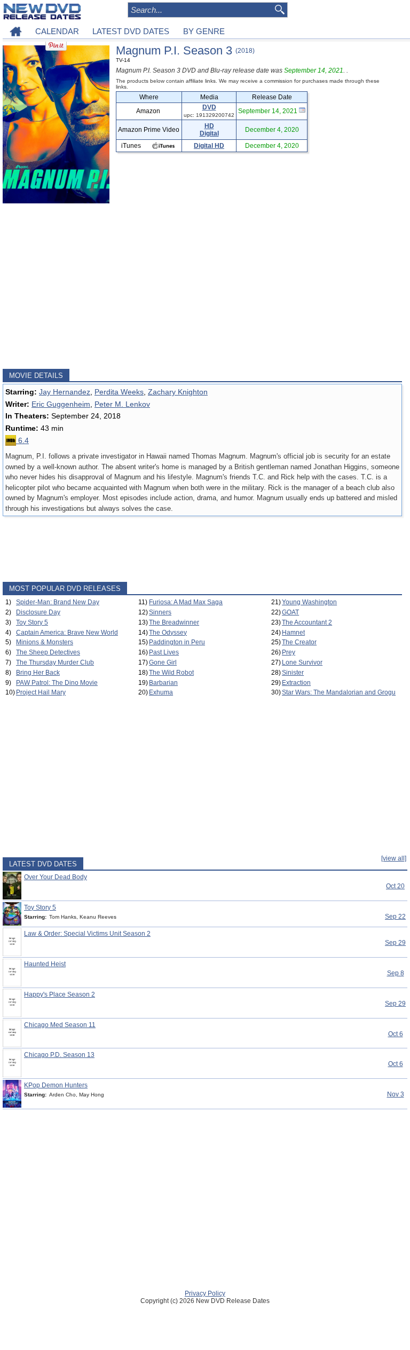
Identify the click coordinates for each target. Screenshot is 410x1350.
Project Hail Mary (41, 692)
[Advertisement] (202, 286)
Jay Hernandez (64, 392)
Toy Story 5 (32, 622)
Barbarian (163, 682)
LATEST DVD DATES (130, 31)
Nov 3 (395, 1094)
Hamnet (293, 632)
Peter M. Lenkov (122, 404)
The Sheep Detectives (48, 652)
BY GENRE (204, 31)
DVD (209, 107)
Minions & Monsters (44, 642)
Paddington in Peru (177, 642)
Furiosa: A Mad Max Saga (186, 602)
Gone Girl (163, 662)
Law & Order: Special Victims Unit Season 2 (87, 933)
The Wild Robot (171, 672)
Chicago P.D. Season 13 (59, 1055)
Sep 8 (395, 973)
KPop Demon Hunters (56, 1085)
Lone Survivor (302, 662)
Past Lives (164, 652)
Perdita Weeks (119, 392)
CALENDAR (57, 31)
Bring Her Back (38, 672)
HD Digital (209, 129)
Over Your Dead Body (55, 877)
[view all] (393, 858)
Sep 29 (395, 942)
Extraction (296, 682)
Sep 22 (395, 916)
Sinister (293, 672)
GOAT (290, 612)
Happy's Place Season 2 (59, 994)
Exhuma (161, 692)
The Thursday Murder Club (55, 662)
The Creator (299, 642)
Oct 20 (395, 886)
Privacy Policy (205, 1293)
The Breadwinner (174, 622)
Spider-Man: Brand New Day (57, 602)
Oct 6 (395, 1034)
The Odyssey (168, 632)
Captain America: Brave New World (67, 632)
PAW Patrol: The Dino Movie (57, 682)
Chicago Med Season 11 (60, 1025)
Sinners (160, 612)
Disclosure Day (38, 612)
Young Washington (309, 602)
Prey (288, 652)
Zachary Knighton (178, 392)
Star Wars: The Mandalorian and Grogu (339, 692)
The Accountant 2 (307, 622)
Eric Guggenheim (60, 404)
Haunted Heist (45, 964)
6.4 (22, 440)
